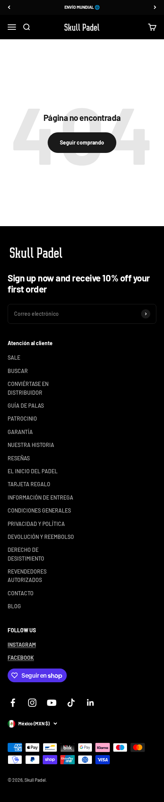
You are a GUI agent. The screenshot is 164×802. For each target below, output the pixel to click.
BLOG (14, 606)
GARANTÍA (20, 432)
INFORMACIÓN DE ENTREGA (40, 497)
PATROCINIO (22, 418)
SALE (14, 357)
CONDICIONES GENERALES (39, 510)
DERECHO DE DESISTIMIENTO (26, 553)
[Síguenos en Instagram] (32, 703)
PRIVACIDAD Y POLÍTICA (36, 524)
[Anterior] (9, 7)
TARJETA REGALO (29, 484)
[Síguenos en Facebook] (13, 703)
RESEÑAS (19, 458)
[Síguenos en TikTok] (71, 703)
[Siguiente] (155, 7)
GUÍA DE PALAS (26, 405)
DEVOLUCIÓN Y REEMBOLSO (41, 537)
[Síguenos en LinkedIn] (90, 703)
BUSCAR (18, 371)
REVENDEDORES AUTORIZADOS (27, 575)
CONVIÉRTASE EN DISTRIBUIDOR (28, 388)
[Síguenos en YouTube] (52, 703)
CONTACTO (21, 593)
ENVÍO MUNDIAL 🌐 (82, 7)
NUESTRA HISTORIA (31, 445)
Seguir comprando (82, 142)
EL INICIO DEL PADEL (33, 471)
